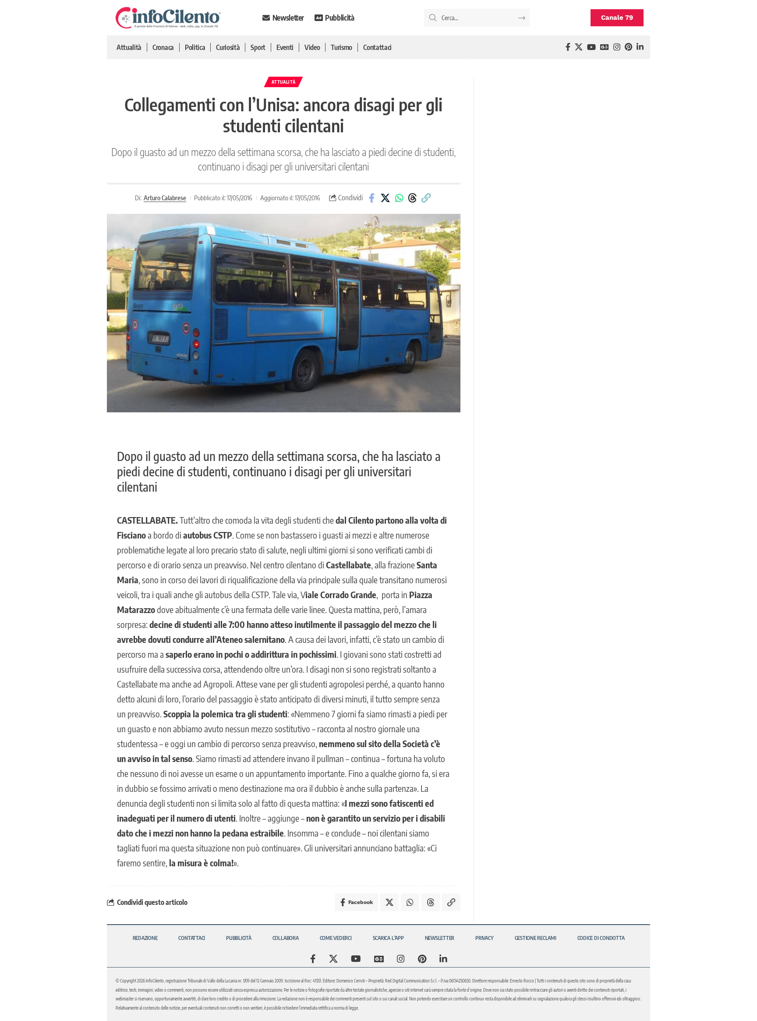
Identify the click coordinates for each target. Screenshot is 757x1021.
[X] (579, 47)
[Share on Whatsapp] (399, 198)
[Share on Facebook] (372, 198)
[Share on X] (385, 198)
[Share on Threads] (413, 198)
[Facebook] (568, 47)
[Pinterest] (628, 47)
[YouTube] (591, 47)
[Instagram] (617, 47)
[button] (426, 198)
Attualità (283, 82)
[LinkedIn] (640, 47)
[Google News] (604, 47)
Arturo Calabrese (165, 198)
